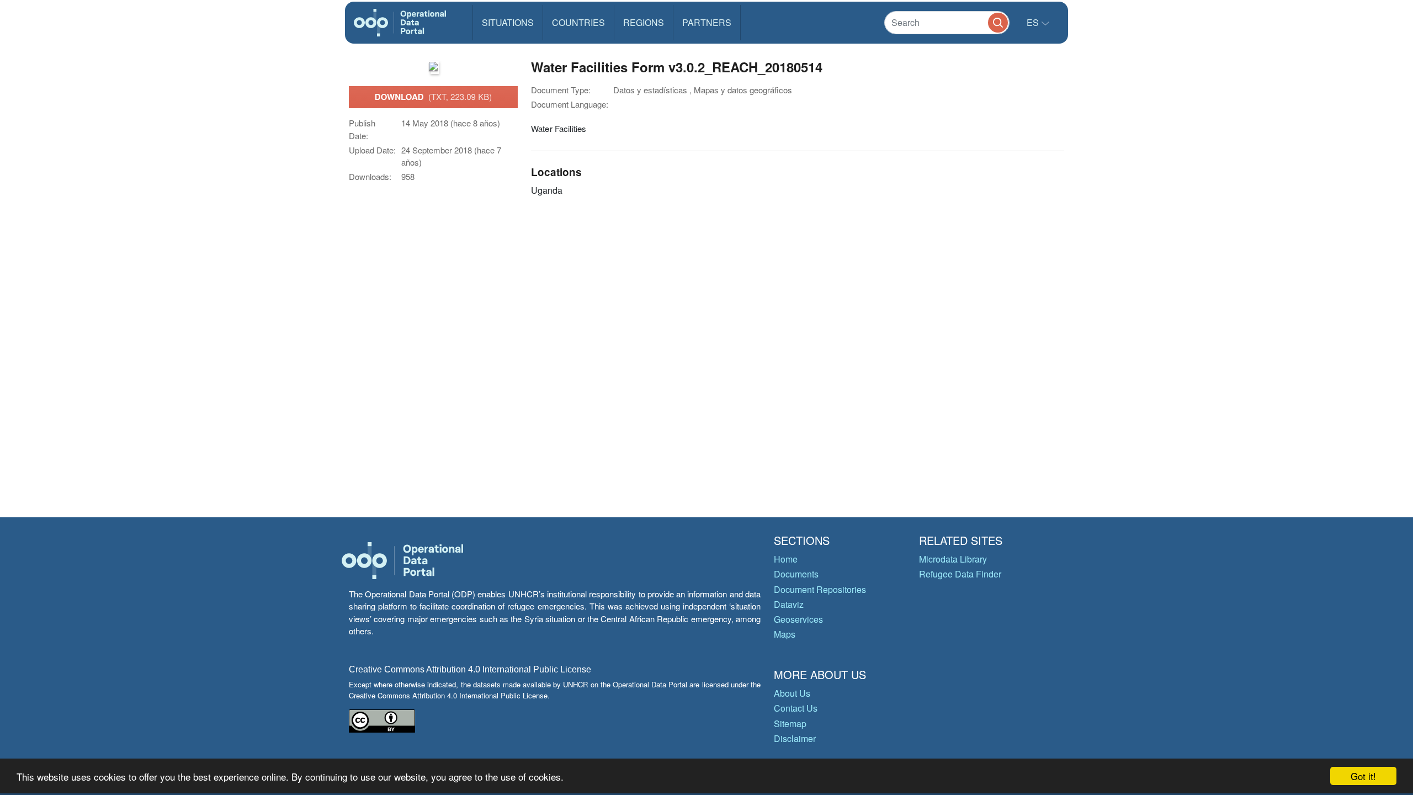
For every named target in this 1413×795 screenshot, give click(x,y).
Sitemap (790, 723)
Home (786, 559)
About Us (792, 693)
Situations (508, 22)
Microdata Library (953, 559)
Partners (706, 22)
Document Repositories (820, 589)
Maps (784, 634)
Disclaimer (795, 738)
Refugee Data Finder (960, 574)
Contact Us (795, 708)
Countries (578, 22)
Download (433, 97)
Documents (796, 574)
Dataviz (789, 604)
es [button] (1034, 22)
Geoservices (798, 619)
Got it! (1363, 776)
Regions (643, 22)
